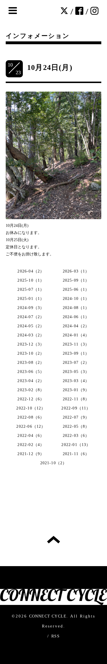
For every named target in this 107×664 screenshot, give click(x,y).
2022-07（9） (76, 417)
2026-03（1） (76, 271)
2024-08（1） (76, 308)
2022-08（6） (30, 417)
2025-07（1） (30, 289)
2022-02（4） (30, 445)
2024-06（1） (76, 317)
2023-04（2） (30, 381)
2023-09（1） (76, 353)
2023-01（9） (76, 390)
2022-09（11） (75, 408)
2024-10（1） (76, 298)
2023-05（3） (76, 372)
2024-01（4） (76, 335)
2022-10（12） (30, 408)
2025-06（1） (76, 289)
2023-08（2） (30, 362)
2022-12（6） (30, 399)
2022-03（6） (76, 435)
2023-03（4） (76, 381)
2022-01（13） (75, 445)
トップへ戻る (53, 539)
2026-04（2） (30, 271)
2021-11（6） (76, 454)
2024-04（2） (76, 326)
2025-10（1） (30, 280)
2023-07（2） (76, 362)
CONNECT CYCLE (48, 616)
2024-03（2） (30, 335)
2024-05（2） (30, 326)
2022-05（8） (76, 426)
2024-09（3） (30, 308)
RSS (55, 636)
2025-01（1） (30, 298)
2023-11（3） (76, 344)
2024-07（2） (30, 317)
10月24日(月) (49, 67)
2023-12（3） (30, 344)
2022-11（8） (76, 399)
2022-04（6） (30, 435)
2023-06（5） (30, 372)
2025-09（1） (76, 280)
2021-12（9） (30, 454)
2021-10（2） (53, 463)
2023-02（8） (30, 390)
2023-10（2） (30, 353)
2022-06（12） (30, 426)
